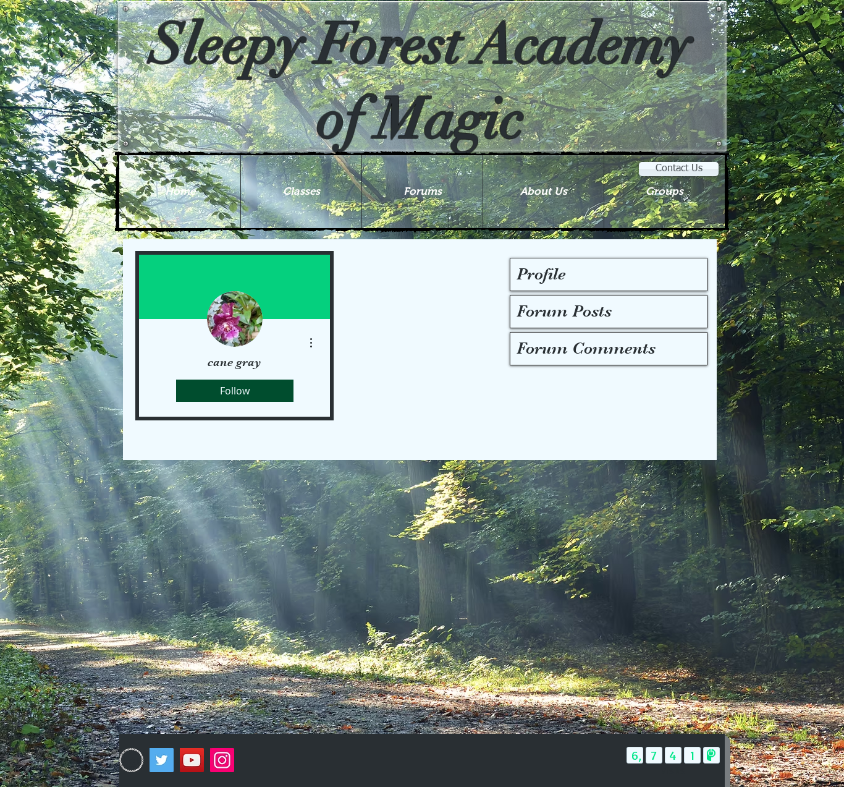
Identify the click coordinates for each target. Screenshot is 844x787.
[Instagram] (222, 760)
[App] (131, 760)
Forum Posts (564, 311)
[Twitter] (162, 760)
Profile (541, 274)
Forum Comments (586, 348)
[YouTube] (192, 760)
